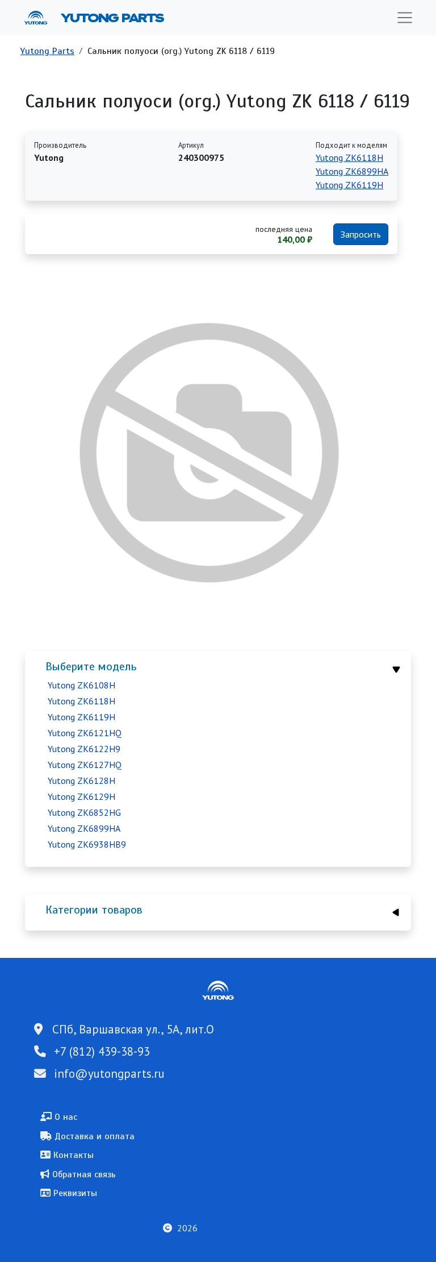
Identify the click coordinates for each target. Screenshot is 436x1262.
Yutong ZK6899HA (84, 828)
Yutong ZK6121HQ (84, 732)
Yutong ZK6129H (81, 796)
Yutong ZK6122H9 (84, 748)
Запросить (361, 234)
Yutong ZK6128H (81, 780)
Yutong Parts (111, 18)
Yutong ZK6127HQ (84, 764)
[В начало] (40, 17)
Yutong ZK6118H (81, 701)
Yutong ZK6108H (81, 685)
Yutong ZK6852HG (84, 812)
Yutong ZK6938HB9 (87, 844)
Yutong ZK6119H (81, 717)
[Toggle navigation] (405, 17)
